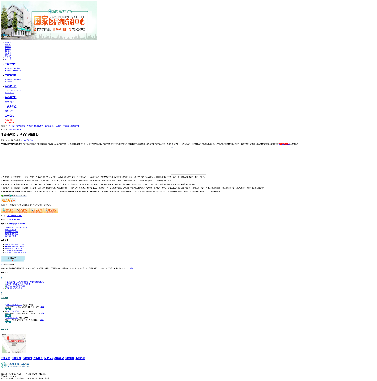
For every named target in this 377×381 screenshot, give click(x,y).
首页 (10, 129)
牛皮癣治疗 (17, 70)
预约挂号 (8, 59)
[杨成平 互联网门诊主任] (13, 311)
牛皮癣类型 (10, 97)
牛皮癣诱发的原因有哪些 (13, 250)
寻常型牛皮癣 (9, 102)
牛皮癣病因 (9, 70)
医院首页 (8, 43)
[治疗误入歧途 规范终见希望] (15, 286)
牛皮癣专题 (10, 75)
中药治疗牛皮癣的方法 (17, 126)
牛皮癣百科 (10, 64)
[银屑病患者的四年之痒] (13, 288)
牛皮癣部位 (10, 106)
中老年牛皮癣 (9, 93)
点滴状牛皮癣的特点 (14, 219)
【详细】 (131, 268)
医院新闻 (8, 47)
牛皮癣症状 (18, 68)
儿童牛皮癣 (9, 91)
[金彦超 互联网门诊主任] (13, 305)
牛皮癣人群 (10, 86)
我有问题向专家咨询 (16, 224)
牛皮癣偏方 (9, 79)
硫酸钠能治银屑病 (11, 232)
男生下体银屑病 (10, 230)
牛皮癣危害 (9, 81)
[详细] (42, 307)
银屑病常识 (17, 129)
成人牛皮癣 (18, 91)
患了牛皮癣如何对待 (14, 216)
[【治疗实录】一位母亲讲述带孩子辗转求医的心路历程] (24, 282)
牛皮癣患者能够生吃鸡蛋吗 (14, 246)
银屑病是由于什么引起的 (13, 248)
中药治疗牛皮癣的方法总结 (14, 244)
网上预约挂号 (9, 122)
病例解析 (8, 53)
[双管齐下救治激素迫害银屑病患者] (17, 284)
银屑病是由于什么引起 (53, 126)
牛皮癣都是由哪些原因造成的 (15, 252)
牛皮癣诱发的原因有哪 (71, 126)
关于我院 (9, 115)
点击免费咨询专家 (26, 140)
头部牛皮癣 (9, 111)
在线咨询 (8, 57)
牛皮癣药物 (18, 79)
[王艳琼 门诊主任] (11, 318)
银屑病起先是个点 (11, 234)
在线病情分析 (9, 120)
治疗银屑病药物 (10, 236)
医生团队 (8, 49)
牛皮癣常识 (9, 68)
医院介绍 (8, 45)
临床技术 (8, 51)
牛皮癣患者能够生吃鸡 (35, 126)
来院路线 (8, 55)
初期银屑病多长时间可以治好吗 (16, 228)
